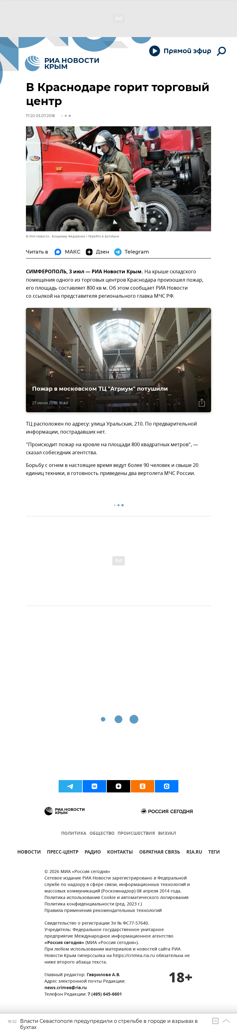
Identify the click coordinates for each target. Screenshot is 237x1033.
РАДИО (93, 852)
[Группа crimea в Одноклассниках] (142, 786)
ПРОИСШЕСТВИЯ (136, 833)
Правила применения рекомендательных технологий (103, 910)
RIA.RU (194, 852)
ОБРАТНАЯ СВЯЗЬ (159, 852)
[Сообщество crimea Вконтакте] (94, 786)
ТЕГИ (214, 852)
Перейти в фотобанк (103, 236)
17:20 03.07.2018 (40, 115)
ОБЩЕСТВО (101, 833)
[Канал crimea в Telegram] (70, 786)
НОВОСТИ (29, 852)
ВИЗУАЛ (167, 833)
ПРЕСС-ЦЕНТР (62, 852)
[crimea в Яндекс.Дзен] (118, 786)
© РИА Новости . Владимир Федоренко (55, 236)
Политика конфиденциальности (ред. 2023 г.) (93, 904)
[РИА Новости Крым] (62, 63)
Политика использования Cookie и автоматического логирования (116, 897)
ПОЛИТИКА (73, 833)
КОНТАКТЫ (120, 852)
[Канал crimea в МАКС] (166, 786)
